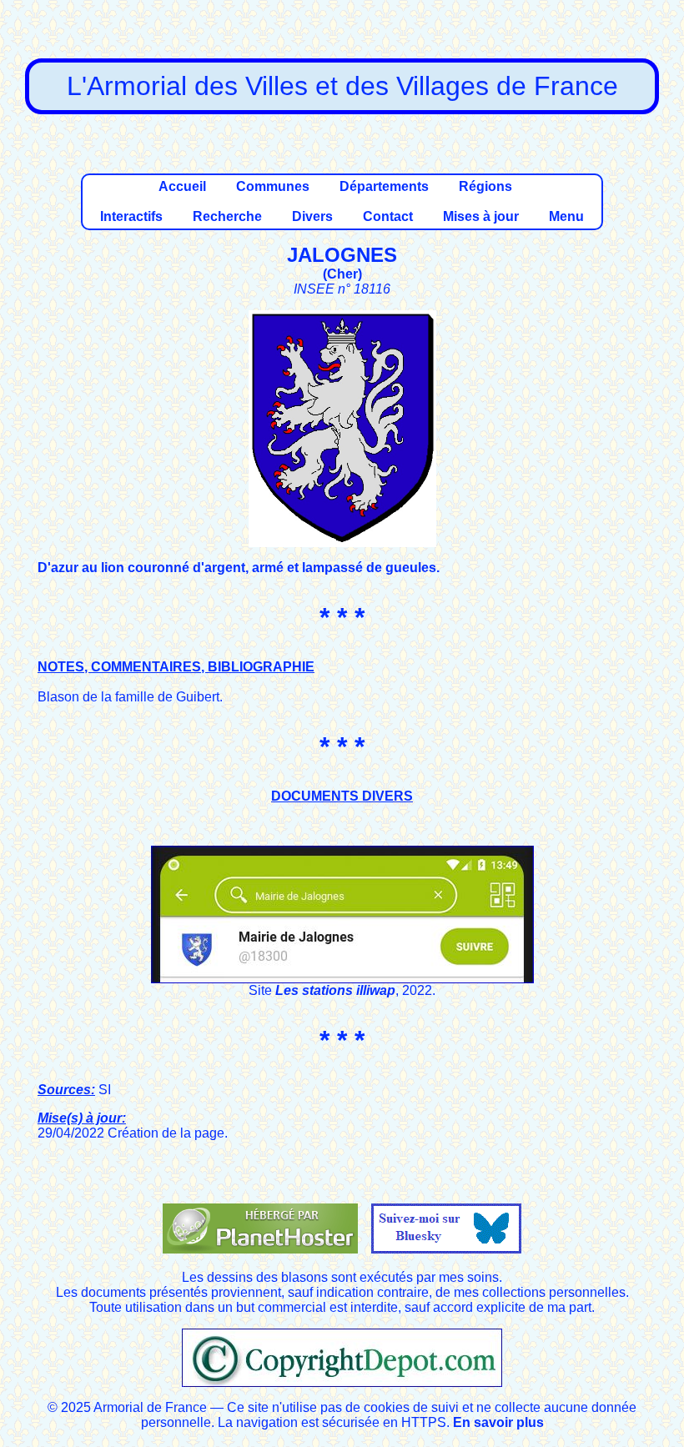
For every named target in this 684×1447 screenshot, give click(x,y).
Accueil (182, 186)
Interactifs (131, 216)
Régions (485, 186)
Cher (342, 274)
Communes (272, 186)
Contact (388, 216)
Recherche (227, 216)
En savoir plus (498, 1422)
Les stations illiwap (335, 990)
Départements (384, 186)
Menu (566, 216)
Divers (312, 216)
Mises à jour (481, 216)
